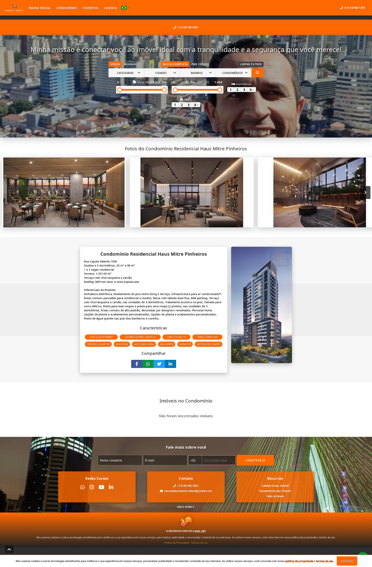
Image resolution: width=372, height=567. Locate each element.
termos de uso (324, 561)
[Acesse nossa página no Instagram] (92, 487)
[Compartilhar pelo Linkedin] (170, 364)
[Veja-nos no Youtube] (101, 487)
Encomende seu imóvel (275, 491)
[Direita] (365, 192)
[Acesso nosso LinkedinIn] (111, 487)
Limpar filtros (251, 64)
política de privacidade (299, 561)
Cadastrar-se (255, 460)
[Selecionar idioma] (126, 8)
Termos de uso (199, 542)
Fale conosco (275, 496)
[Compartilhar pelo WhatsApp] (148, 364)
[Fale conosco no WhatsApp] (82, 487)
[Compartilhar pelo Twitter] (159, 364)
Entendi (347, 561)
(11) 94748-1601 (187, 27)
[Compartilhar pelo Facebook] (136, 364)
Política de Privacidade (176, 542)
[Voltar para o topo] (9, 549)
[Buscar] (257, 72)
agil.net (200, 531)
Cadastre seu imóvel (275, 485)
